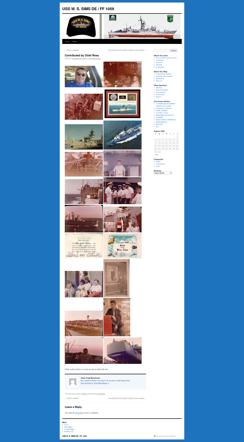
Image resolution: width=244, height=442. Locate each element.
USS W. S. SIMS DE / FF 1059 (88, 8)
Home (67, 41)
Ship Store (159, 88)
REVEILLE (159, 124)
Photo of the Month (162, 90)
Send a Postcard (160, 92)
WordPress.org (68, 431)
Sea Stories (159, 62)
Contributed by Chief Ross (164, 108)
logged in (79, 412)
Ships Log (159, 81)
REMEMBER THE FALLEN (165, 115)
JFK (157, 126)
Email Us (158, 97)
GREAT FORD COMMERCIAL (166, 120)
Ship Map (159, 65)
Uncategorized (160, 164)
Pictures (84, 394)
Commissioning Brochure (163, 74)
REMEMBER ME (161, 122)
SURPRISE (159, 117)
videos (158, 166)
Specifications (160, 78)
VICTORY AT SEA (162, 113)
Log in (66, 425)
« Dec (156, 154)
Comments (69, 429)
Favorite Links (160, 94)
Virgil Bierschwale (94, 58)
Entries (68, 427)
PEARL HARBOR (72, 50)
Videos (74, 41)
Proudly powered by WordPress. (166, 436)
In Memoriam (160, 67)
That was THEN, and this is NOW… (167, 58)
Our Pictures (159, 60)
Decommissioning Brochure (164, 76)
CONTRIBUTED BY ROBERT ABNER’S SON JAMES (127, 50)
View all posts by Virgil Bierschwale (95, 383)
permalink (101, 394)
